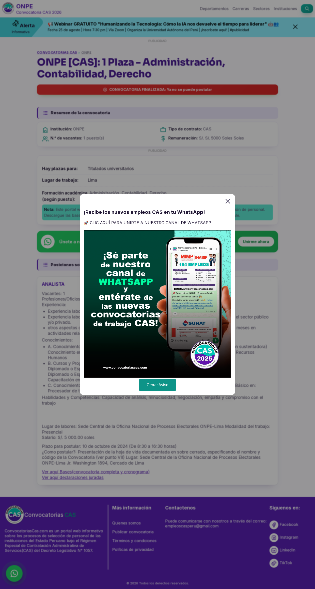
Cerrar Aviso (157, 385)
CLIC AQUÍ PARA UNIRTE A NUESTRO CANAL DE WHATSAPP (150, 222)
